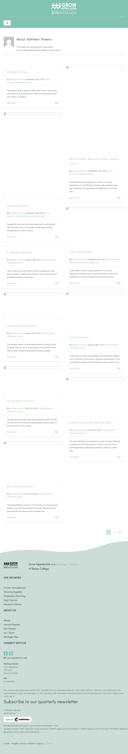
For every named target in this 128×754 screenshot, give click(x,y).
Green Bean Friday (80, 251)
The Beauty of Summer (20, 400)
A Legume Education (19, 252)
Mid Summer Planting (20, 486)
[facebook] (6, 653)
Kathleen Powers (16, 79)
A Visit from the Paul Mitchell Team (90, 422)
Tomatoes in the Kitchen (21, 325)
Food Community (79, 337)
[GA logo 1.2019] (11, 563)
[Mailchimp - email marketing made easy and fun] (17, 718)
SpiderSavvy (49, 743)
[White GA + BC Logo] (64, 4)
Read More (11, 103)
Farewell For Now (17, 71)
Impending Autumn (18, 205)
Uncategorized (38, 216)
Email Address (10, 713)
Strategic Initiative (67, 564)
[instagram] (11, 653)
